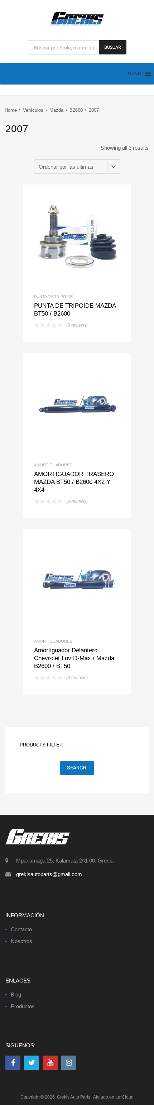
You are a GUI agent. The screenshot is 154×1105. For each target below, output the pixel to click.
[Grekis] (77, 24)
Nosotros (21, 941)
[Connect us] (12, 1063)
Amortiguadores (53, 465)
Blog (16, 994)
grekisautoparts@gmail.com (49, 874)
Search (76, 768)
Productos (23, 1006)
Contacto (21, 929)
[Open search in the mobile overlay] (77, 47)
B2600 (76, 110)
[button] (134, 74)
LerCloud (124, 1097)
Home (11, 110)
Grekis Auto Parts (73, 1097)
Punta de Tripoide (53, 296)
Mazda (56, 110)
